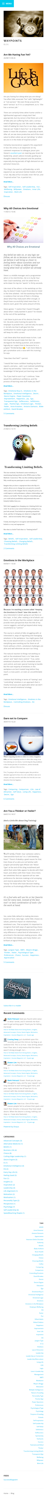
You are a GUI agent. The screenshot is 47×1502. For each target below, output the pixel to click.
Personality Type (37, 1396)
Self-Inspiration (14, 187)
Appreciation (9, 958)
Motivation (39, 1387)
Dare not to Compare (15, 718)
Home (6, 1493)
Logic (6, 404)
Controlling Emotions (22, 702)
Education (40, 1286)
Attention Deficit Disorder (34, 1239)
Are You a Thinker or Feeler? (20, 810)
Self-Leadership (28, 187)
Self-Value (17, 792)
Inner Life (36, 189)
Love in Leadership (37, 1371)
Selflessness (24, 401)
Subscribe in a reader (12, 1006)
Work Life (18, 192)
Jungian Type (13, 950)
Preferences (9, 955)
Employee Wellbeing (36, 1307)
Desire (35, 393)
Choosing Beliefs (10, 541)
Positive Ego (14, 404)
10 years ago (31, 1076)
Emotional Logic (27, 404)
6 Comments (9, 799)
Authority (40, 1242)
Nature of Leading (37, 1393)
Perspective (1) (9, 1204)
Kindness (40, 1347)
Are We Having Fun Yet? (17, 54)
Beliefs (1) (7, 1147)
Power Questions (23, 396)
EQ (33, 702)
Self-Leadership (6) (11, 1210)
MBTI (22, 950)
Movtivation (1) (9, 1197)
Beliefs (11, 539)
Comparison (24, 789)
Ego (31, 399)
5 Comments (9, 413)
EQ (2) (6, 1169)
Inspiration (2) (9, 1185)
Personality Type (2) (11, 1200)
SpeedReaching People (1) (14, 1213)
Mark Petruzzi (13, 1019)
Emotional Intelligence (23, 393)
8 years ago (30, 1035)
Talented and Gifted (36, 1445)
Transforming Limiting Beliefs (20, 425)
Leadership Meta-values (35, 1359)
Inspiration (8, 192)
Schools (40, 1417)
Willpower (18, 189)
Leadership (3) (9, 1188)
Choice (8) (7, 1153)
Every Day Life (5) (10, 1172)
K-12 (41, 1344)
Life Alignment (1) (11, 1191)
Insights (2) (8, 1182)
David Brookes (17, 409)
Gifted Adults (39, 1319)
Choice (18, 955)
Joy (28, 399)
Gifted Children (38, 1322)
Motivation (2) (9, 1194)
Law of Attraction (37, 1350)
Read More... (9, 182)
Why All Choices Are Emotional (21, 208)
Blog (12, 1493)
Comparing (12, 789)
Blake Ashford (38, 1249)
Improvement (9, 399)
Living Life (27, 792)
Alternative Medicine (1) (13, 1144)
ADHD (41, 1227)
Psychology (39, 1411)
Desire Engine (9, 396)
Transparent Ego (10, 401)
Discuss (7, 196)
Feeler (6, 406)
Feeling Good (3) (10, 1175)
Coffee (41, 1264)
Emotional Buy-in (15, 391)
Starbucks (40, 1439)
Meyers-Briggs (32, 950)
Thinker (38, 404)
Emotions (27, 189)
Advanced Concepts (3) (13, 1141)
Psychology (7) (9, 1207)
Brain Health (39, 1252)
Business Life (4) (10, 1150)
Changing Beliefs (26, 541)
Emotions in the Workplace (19, 560)
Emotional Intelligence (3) (14, 1166)
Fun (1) (6, 1178)
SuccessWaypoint (11, 1480)
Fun (38, 187)
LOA (32, 789)
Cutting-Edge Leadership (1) (15, 1156)
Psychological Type (25, 952)
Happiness (20, 399)
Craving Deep (12, 1039)
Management (38, 1374)
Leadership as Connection (34, 1356)
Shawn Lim (12, 1062)
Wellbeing (8, 189)
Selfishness (34, 401)
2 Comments (9, 548)
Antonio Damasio (30, 406)
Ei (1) (5, 1163)
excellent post (16, 153)
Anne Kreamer (16, 406)
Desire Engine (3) (10, 1160)
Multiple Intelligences (36, 1390)
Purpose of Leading (36, 1414)
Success (25, 955)
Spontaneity (39, 1436)
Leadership (39, 1353)
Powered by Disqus (11, 1127)
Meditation (39, 1381)
